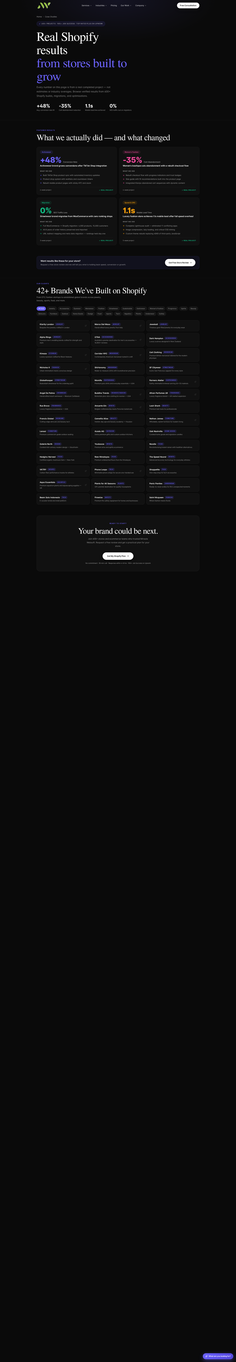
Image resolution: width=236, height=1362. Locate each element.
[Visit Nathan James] (195, 420)
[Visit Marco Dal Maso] (140, 326)
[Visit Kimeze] (86, 355)
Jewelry (52, 308)
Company (139, 5)
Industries (100, 5)
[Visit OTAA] (140, 340)
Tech (118, 314)
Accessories (64, 308)
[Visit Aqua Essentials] (86, 485)
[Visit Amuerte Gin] (140, 407)
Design (90, 314)
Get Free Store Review (179, 262)
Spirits (183, 308)
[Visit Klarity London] (86, 326)
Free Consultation (188, 5)
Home (39, 16)
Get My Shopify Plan (116, 556)
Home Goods (78, 314)
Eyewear (77, 308)
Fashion (101, 308)
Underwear (149, 314)
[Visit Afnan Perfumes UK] (195, 394)
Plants (138, 314)
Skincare (41, 314)
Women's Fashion (156, 308)
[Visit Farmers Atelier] (195, 382)
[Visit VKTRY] (86, 471)
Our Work (125, 5)
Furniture (53, 314)
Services (85, 5)
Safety (161, 314)
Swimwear (141, 308)
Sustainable (127, 308)
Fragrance (172, 308)
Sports (108, 314)
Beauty (193, 308)
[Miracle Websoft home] (44, 5)
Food (100, 314)
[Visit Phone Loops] (140, 471)
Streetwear (113, 308)
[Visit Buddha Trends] (140, 394)
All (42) (41, 308)
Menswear (89, 308)
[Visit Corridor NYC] (140, 355)
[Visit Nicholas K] (86, 369)
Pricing (114, 5)
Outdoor (65, 314)
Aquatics (127, 314)
